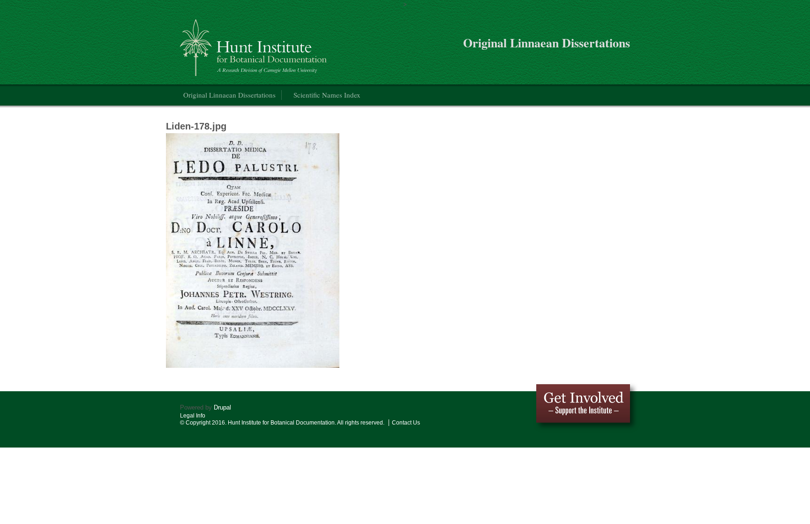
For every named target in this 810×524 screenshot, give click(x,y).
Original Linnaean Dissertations (229, 94)
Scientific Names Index (326, 94)
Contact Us (406, 422)
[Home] (255, 44)
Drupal (222, 407)
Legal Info (192, 415)
